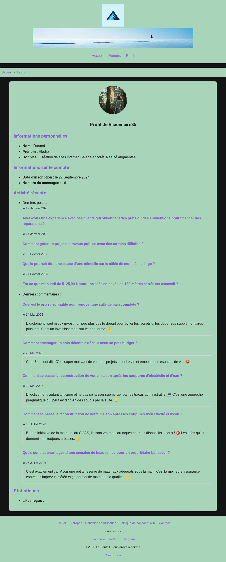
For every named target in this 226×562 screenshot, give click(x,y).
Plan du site (113, 555)
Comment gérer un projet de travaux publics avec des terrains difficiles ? (83, 244)
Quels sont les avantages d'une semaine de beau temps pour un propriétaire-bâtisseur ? (96, 453)
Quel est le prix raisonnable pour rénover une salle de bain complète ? (81, 304)
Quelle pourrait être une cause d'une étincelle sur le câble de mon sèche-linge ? (89, 264)
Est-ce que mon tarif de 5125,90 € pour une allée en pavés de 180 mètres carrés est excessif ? (100, 284)
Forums (115, 56)
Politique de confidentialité (137, 523)
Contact (164, 523)
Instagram (128, 539)
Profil (130, 56)
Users (21, 72)
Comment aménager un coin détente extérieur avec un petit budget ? (80, 343)
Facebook (98, 539)
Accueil (98, 56)
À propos (76, 523)
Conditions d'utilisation (100, 523)
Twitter (113, 539)
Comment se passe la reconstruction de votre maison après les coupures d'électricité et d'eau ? (102, 376)
